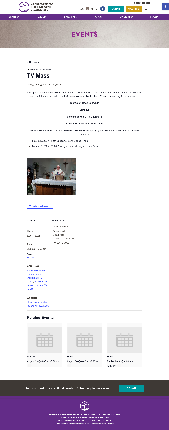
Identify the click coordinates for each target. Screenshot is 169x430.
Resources (70, 17)
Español (154, 17)
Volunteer (133, 8)
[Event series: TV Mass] (29, 365)
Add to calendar (40, 205)
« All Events (33, 61)
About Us (14, 17)
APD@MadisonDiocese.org (93, 417)
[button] (165, 6)
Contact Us (126, 17)
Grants (42, 17)
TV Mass (30, 257)
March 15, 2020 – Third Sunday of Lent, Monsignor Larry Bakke (65, 146)
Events (98, 17)
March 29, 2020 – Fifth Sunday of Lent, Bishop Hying (60, 140)
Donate (116, 8)
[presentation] (45, 340)
